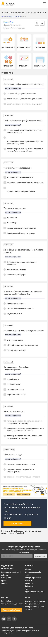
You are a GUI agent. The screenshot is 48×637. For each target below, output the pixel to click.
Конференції (6, 578)
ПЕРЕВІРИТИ (40, 556)
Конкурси (29, 583)
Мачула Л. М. (8, 22)
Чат (26, 589)
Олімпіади (29, 586)
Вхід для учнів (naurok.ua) (35, 601)
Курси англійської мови (34, 592)
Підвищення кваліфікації (11, 572)
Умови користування (23, 631)
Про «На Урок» (7, 601)
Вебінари (4, 575)
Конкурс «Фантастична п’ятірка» (34, 608)
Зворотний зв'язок (11, 610)
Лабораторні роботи (33, 578)
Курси (3, 581)
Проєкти (28, 581)
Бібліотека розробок (33, 572)
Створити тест (17, 523)
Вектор (4, 583)
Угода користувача (8, 631)
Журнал (28, 569)
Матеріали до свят (32, 604)
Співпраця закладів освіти (12, 604)
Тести (27, 575)
